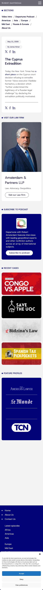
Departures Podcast (24, 16)
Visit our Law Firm (16, 195)
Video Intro (7, 16)
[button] (40, 554)
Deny (21, 579)
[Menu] (39, 3)
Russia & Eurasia (21, 24)
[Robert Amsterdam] (12, 3)
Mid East (6, 24)
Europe (24, 20)
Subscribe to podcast (19, 253)
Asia (16, 20)
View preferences (21, 585)
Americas (6, 20)
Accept (21, 574)
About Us (6, 28)
